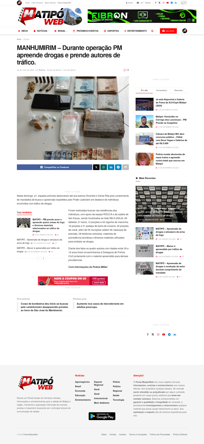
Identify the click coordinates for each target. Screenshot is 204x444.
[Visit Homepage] (50, 16)
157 (51, 251)
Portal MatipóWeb (30, 434)
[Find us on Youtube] (163, 334)
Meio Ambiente (101, 402)
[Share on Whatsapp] (103, 167)
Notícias (42, 30)
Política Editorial (180, 434)
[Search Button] (152, 31)
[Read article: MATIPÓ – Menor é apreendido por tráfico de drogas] (145, 251)
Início (27, 2)
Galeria (169, 31)
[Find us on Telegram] (172, 2)
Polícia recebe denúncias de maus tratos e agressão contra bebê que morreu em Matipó (170, 159)
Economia (80, 390)
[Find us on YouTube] (168, 2)
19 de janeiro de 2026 (43, 234)
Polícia (26, 39)
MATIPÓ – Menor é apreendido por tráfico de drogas (169, 249)
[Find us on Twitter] (159, 2)
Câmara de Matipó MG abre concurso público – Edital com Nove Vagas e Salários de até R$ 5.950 (171, 138)
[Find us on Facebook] (155, 2)
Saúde (116, 395)
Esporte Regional (98, 383)
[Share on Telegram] (118, 167)
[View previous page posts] (38, 258)
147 (55, 243)
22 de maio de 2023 (25, 69)
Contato (112, 434)
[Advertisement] (73, 182)
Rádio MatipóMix (64, 2)
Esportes (113, 30)
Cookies (122, 434)
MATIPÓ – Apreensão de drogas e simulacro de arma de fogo (170, 232)
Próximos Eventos (87, 30)
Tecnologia (118, 399)
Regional (117, 390)
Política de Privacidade (160, 434)
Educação (80, 395)
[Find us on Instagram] (163, 2)
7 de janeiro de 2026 (41, 243)
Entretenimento (137, 30)
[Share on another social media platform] (125, 167)
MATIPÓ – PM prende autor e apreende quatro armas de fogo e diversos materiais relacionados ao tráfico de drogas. (49, 225)
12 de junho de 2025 (166, 276)
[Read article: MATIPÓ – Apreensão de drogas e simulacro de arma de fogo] (145, 233)
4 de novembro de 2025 (36, 251)
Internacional (101, 398)
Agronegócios (82, 381)
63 (57, 234)
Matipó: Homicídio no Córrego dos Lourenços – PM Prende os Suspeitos (171, 119)
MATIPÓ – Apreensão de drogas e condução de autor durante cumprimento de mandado (170, 268)
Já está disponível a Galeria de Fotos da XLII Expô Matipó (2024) (171, 102)
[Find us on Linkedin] (175, 334)
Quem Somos (50, 2)
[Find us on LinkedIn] (176, 2)
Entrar (130, 2)
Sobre (103, 434)
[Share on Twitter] (96, 167)
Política (117, 386)
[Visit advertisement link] (142, 16)
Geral (96, 389)
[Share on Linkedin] (111, 167)
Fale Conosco (37, 2)
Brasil (62, 30)
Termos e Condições (138, 434)
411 (179, 276)
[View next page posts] (43, 258)
